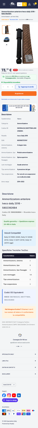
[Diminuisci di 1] (3, 87)
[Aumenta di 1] (12, 87)
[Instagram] (9, 395)
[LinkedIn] (19, 395)
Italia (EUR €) (7, 384)
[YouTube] (14, 395)
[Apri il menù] (4, 4)
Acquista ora (19, 93)
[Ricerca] (24, 4)
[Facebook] (4, 395)
